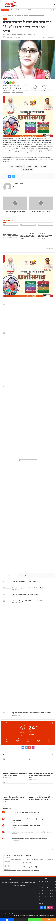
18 (45, 893)
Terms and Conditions (44, 915)
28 (52, 896)
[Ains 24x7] (11, 4)
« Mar (39, 903)
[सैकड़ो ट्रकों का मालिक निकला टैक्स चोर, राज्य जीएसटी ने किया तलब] (7, 596)
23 (39, 896)
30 (39, 899)
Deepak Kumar (9, 37)
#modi (36, 166)
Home (5, 15)
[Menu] (2, 4)
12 (47, 890)
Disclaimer (36, 915)
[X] (7, 82)
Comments (45, 576)
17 (42, 893)
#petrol (44, 166)
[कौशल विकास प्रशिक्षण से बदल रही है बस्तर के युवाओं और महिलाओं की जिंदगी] (7, 827)
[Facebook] (5, 82)
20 (50, 893)
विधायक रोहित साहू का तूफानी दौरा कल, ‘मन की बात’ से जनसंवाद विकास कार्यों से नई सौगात (28, 588)
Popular (27, 576)
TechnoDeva (30, 913)
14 (52, 890)
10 (42, 890)
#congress (20, 166)
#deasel (28, 166)
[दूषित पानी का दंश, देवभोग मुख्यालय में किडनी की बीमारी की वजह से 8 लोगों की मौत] (7, 655)
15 (55, 890)
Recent (10, 576)
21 (52, 893)
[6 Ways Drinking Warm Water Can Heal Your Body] (7, 814)
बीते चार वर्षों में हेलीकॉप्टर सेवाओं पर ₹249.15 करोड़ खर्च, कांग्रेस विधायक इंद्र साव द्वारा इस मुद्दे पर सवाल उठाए (10, 236)
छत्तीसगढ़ (9, 15)
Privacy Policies (29, 915)
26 (47, 896)
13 (50, 890)
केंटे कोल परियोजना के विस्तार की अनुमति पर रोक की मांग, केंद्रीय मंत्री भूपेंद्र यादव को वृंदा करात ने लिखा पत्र (32, 832)
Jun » (43, 903)
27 (50, 896)
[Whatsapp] (10, 82)
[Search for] (54, 4)
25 (45, 896)
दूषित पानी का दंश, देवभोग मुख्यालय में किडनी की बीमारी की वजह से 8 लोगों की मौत (27, 601)
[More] (13, 82)
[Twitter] (13, 176)
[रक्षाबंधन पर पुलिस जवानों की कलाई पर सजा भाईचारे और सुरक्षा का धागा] (7, 583)
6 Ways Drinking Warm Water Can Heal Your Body (25, 812)
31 (42, 899)
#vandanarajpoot (28, 169)
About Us (52, 915)
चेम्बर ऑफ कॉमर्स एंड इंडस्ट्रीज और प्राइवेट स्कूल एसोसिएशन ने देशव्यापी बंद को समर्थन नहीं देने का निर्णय (45, 235)
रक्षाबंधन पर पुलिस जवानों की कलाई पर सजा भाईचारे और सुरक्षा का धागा (25, 581)
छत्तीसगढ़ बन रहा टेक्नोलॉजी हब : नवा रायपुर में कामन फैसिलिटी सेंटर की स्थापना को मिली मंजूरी (29, 838)
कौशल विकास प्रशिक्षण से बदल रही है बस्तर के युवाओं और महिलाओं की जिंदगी (26, 825)
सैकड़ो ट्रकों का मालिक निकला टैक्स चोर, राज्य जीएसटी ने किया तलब (25, 594)
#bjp (11, 166)
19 (47, 893)
